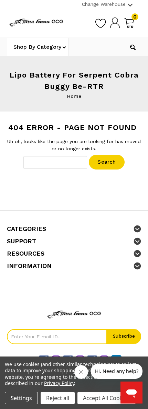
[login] (114, 22)
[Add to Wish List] (100, 22)
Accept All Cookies (106, 398)
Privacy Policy (59, 383)
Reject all (57, 398)
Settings (21, 398)
